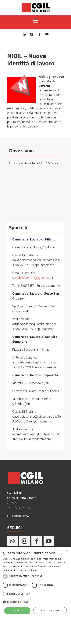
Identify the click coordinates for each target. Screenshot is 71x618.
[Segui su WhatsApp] (24, 34)
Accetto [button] (17, 610)
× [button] (66, 550)
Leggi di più (30, 570)
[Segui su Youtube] (47, 34)
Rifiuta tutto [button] (50, 610)
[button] (35, 602)
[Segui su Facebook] (39, 34)
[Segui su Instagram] (32, 34)
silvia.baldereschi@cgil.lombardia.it (34, 278)
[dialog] (35, 582)
